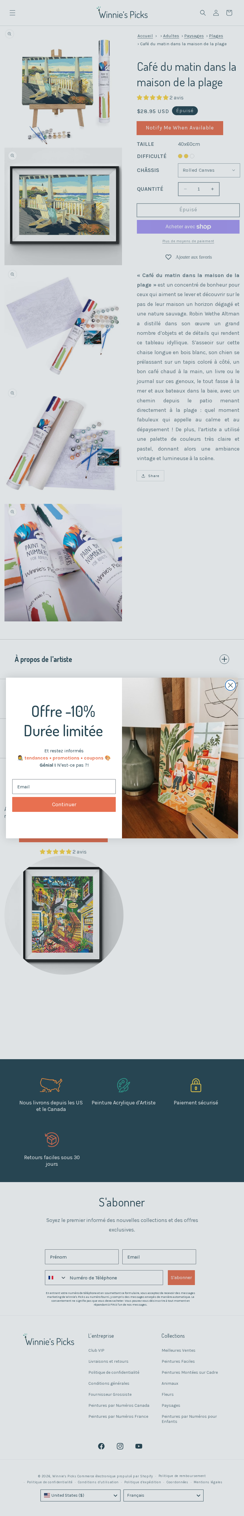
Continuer (64, 804)
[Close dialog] (230, 685)
